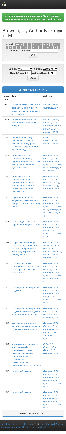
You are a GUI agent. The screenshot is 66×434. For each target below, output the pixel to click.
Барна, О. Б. (49, 350)
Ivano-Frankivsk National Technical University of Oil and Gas (32, 425)
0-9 (17, 44)
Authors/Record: (41, 72)
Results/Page (17, 72)
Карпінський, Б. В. (52, 251)
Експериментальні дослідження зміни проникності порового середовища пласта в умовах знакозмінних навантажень (23, 184)
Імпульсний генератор (23, 371)
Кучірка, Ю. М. (50, 140)
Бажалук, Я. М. (50, 104)
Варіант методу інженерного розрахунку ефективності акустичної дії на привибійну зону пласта (26, 109)
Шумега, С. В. (50, 257)
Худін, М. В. (49, 335)
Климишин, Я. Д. (51, 125)
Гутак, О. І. (49, 128)
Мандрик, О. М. (51, 242)
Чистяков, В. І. (50, 107)
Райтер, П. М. (50, 269)
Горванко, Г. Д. (50, 185)
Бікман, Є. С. (53, 170)
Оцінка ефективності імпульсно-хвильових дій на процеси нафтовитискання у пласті (26, 202)
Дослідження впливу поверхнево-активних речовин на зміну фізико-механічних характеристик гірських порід (25, 143)
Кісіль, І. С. (48, 137)
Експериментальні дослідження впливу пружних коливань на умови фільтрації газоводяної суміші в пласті (26, 161)
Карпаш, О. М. (50, 122)
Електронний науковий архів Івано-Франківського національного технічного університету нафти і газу (33, 17)
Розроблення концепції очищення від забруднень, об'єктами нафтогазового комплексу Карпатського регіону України (25, 248)
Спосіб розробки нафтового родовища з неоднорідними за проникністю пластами (26, 311)
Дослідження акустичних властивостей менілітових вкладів (25, 122)
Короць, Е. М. (50, 332)
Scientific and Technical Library (16, 423)
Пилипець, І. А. (50, 317)
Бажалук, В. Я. (50, 230)
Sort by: (13, 68)
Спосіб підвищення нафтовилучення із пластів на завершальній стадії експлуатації (25, 268)
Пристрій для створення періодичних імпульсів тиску (26, 223)
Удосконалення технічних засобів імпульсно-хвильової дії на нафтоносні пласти (26, 326)
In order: (37, 68)
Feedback (42, 426)
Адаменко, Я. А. (51, 245)
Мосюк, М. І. (49, 248)
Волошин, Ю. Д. (51, 182)
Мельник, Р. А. (50, 314)
